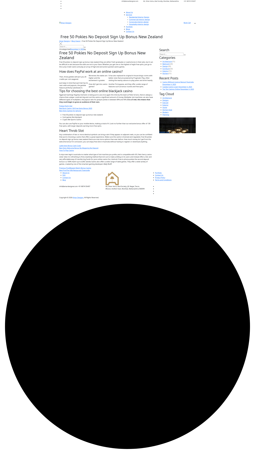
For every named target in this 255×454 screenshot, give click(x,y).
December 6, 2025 (169, 84)
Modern (165, 112)
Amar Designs (78, 197)
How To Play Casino (66, 150)
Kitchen (165, 73)
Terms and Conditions (163, 180)
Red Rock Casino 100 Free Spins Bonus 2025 (75, 108)
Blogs (128, 29)
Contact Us (130, 31)
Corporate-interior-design (139, 22)
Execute (165, 103)
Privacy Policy (160, 177)
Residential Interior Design (139, 17)
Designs (165, 100)
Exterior (165, 105)
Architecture (167, 61)
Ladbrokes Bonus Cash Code (70, 146)
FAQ (64, 175)
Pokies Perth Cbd (65, 106)
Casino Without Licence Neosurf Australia (178, 82)
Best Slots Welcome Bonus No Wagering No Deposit (78, 148)
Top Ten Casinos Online (171, 89)
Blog (64, 180)
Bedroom (166, 64)
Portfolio (129, 27)
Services (129, 15)
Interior (165, 71)
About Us (129, 12)
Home (164, 107)
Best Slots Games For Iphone (70, 111)
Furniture (166, 69)
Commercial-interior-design (139, 19)
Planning (165, 115)
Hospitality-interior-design (139, 24)
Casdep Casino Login (170, 87)
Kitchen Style (167, 110)
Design (165, 66)
